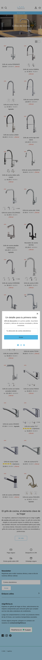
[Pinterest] (24, 345)
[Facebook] (18, 345)
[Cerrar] (37, 313)
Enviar (21, 337)
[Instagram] (21, 345)
